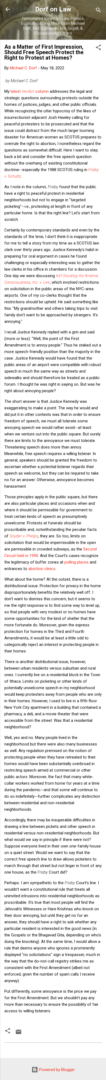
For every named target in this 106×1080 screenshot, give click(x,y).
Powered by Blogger (56, 1069)
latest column (30, 91)
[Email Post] (18, 1033)
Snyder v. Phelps (24, 536)
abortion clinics (41, 568)
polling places (76, 562)
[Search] (98, 11)
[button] (98, 48)
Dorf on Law (53, 9)
